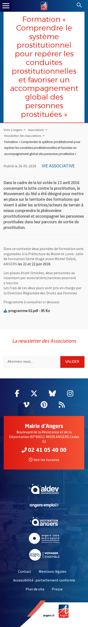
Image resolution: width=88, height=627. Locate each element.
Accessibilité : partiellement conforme (44, 580)
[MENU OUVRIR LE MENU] (6, 6)
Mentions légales (52, 571)
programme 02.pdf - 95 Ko (29, 310)
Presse (57, 589)
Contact (24, 571)
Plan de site (35, 589)
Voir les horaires (46, 459)
